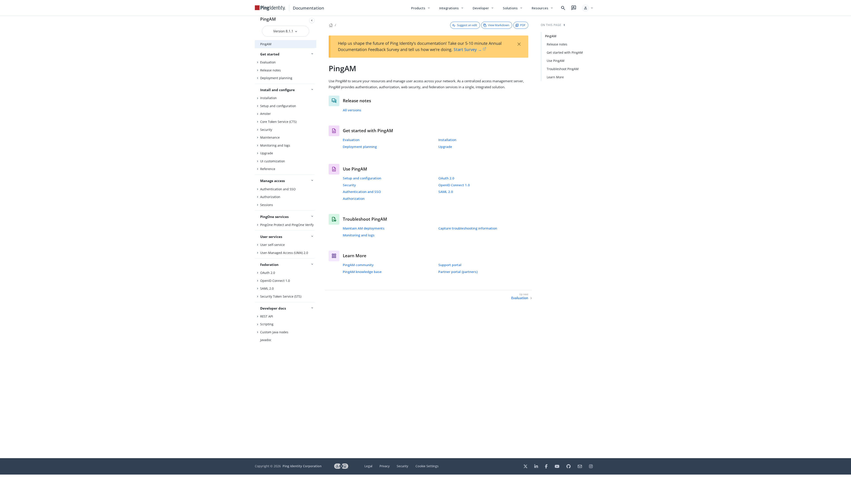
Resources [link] (542, 8)
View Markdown (498, 25)
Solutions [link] (513, 8)
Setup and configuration (278, 106)
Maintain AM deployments (364, 228)
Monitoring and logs (275, 145)
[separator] (316, 237)
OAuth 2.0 (267, 273)
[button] (587, 8)
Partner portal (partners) (458, 271)
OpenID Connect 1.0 (275, 281)
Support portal (449, 265)
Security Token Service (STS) (280, 296)
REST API (266, 316)
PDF (522, 25)
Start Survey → (468, 49)
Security (266, 130)
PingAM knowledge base (362, 271)
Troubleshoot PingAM (563, 69)
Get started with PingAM (565, 52)
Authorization (270, 197)
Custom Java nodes (274, 332)
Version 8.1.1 (283, 31)
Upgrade (266, 153)
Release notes (270, 70)
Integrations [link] (451, 8)
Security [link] (402, 466)
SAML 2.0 (267, 288)
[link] (270, 8)
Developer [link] (483, 8)
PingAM (268, 19)
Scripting (266, 324)
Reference (267, 169)
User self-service (272, 245)
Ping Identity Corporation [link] (302, 466)
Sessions (266, 205)
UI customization (272, 161)
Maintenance (270, 137)
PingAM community (358, 265)
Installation (268, 98)
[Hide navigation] (311, 20)
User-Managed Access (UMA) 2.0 (284, 253)
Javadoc (265, 340)
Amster (265, 114)
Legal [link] (368, 466)
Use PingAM (555, 61)
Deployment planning (276, 78)
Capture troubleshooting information (467, 228)
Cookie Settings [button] (427, 466)
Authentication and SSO (278, 189)
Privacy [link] (384, 466)
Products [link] (420, 8)
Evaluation (268, 62)
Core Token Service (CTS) (278, 122)
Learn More (555, 77)
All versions (352, 110)
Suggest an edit (467, 25)
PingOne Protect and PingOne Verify (287, 225)
